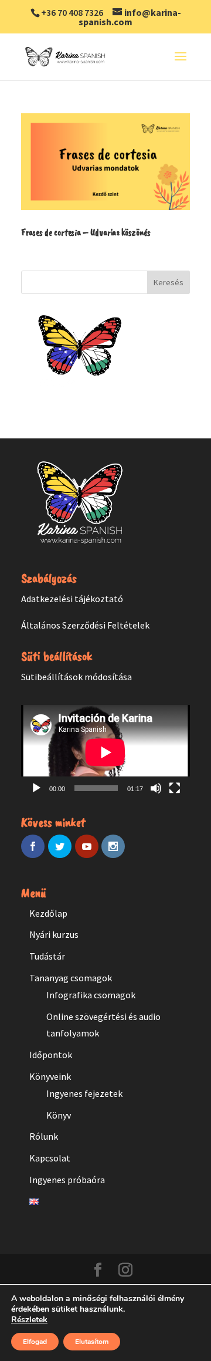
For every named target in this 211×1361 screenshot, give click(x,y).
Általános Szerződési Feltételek (85, 625)
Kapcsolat (49, 1158)
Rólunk (43, 1136)
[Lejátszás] (36, 788)
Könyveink (50, 1076)
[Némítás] (156, 788)
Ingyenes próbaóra (67, 1180)
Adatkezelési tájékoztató (72, 598)
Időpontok (50, 1055)
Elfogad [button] (35, 1341)
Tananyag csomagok (70, 978)
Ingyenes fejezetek (84, 1093)
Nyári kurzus (54, 934)
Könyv (58, 1115)
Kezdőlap (48, 913)
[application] (105, 752)
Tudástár (47, 956)
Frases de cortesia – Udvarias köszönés (86, 232)
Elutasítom (91, 1341)
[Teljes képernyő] (175, 788)
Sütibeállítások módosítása (76, 677)
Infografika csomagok (90, 995)
